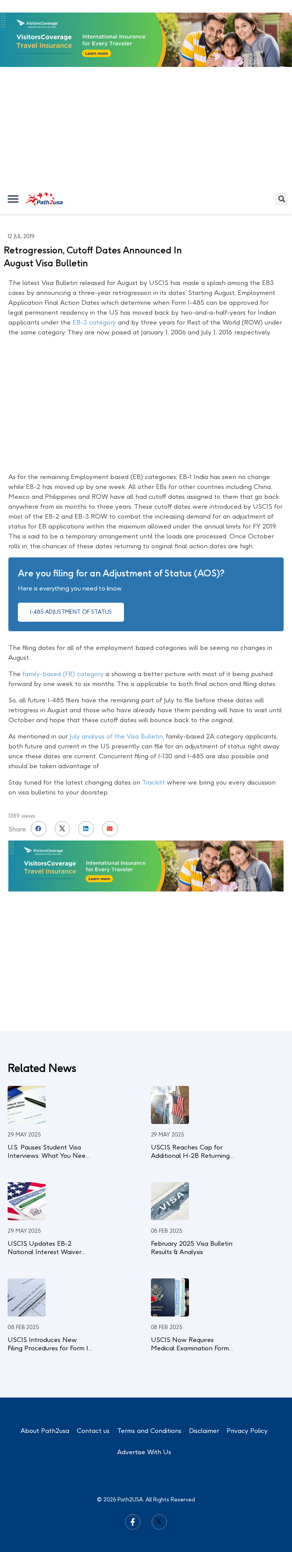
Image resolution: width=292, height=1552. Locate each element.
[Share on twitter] (62, 829)
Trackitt (153, 782)
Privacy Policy (247, 1430)
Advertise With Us (144, 1452)
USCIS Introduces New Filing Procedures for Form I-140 (49, 1348)
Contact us (93, 1430)
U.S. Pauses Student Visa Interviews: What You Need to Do (48, 1155)
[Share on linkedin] (86, 829)
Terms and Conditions (149, 1430)
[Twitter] (159, 1522)
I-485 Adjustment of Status (71, 612)
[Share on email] (110, 829)
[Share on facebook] (38, 829)
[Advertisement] (146, 126)
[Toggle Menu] (14, 198)
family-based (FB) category (63, 674)
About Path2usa (45, 1430)
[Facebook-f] (132, 1522)
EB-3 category (94, 322)
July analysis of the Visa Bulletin (116, 736)
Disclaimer (204, 1430)
